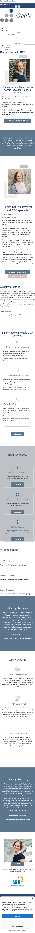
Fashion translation (16, 43)
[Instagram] (19, 6)
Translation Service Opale (8, 1)
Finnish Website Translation (13, 33)
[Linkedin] (16, 6)
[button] (32, 899)
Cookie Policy (11, 930)
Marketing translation (12, 38)
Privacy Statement (21, 930)
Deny (17, 921)
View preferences (17, 926)
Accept (17, 916)
